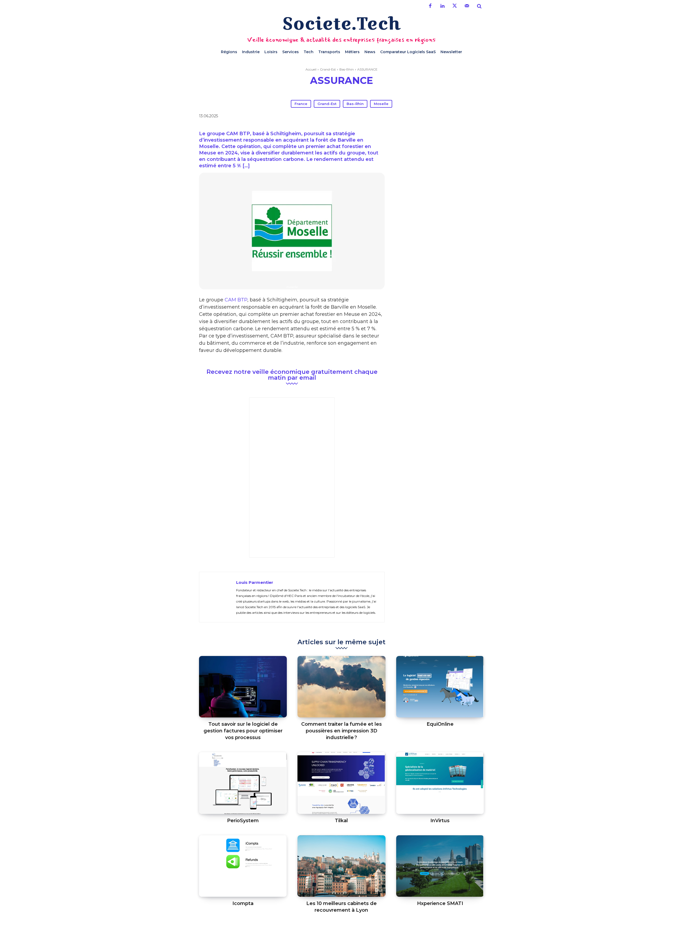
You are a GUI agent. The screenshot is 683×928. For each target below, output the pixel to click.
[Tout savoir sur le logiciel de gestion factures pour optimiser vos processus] (243, 687)
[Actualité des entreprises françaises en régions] (341, 23)
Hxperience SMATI (440, 903)
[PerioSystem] (243, 783)
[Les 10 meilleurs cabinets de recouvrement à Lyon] (341, 866)
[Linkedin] (442, 6)
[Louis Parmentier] (218, 597)
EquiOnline (440, 724)
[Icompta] (243, 866)
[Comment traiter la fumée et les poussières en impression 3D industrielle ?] (341, 687)
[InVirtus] (440, 783)
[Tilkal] (341, 783)
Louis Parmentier (254, 582)
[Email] (428, 117)
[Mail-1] (467, 6)
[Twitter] (454, 6)
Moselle (381, 104)
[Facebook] (430, 6)
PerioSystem (243, 821)
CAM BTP (236, 300)
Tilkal (341, 821)
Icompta (242, 903)
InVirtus (440, 821)
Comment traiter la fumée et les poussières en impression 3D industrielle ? (341, 730)
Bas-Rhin (346, 69)
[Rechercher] (479, 6)
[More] (440, 117)
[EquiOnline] (440, 687)
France (301, 104)
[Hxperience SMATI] (440, 866)
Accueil (310, 69)
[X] (403, 117)
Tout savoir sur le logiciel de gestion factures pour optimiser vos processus (243, 730)
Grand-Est (328, 69)
